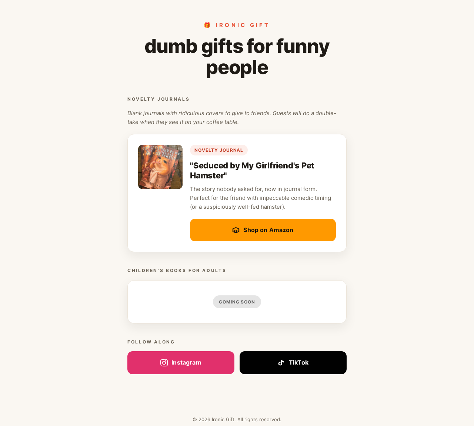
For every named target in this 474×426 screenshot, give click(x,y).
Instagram (186, 362)
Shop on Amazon (268, 230)
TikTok (298, 362)
